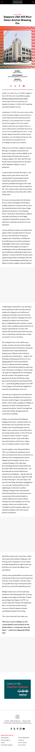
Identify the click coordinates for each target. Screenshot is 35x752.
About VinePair (5, 737)
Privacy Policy (22, 745)
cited (25, 386)
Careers (3, 742)
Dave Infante (17, 73)
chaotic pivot (6, 362)
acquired (27, 482)
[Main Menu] (2, 2)
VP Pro (19, 622)
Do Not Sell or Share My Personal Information (17, 723)
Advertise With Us (5, 740)
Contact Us (21, 740)
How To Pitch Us (22, 742)
